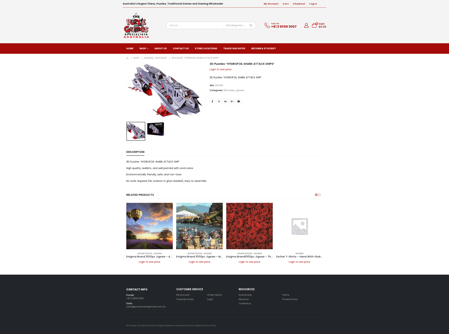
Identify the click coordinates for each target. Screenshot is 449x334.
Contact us (245, 303)
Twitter (219, 101)
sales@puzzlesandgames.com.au (146, 306)
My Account (271, 3)
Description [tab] (135, 152)
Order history (214, 295)
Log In (313, 3)
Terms (285, 295)
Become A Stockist (263, 48)
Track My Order (185, 299)
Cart (286, 3)
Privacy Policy (290, 299)
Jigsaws (239, 90)
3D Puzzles (228, 90)
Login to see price (221, 69)
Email (238, 101)
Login (210, 299)
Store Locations (206, 48)
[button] (127, 91)
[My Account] (306, 25)
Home (129, 48)
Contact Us (181, 48)
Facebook (212, 101)
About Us (161, 48)
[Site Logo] (136, 25)
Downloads (245, 295)
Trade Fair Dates (234, 48)
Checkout (299, 3)
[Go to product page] (149, 226)
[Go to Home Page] (127, 58)
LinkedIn (225, 101)
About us (244, 299)
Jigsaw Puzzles (145, 253)
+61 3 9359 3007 (135, 298)
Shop (142, 48)
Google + (232, 101)
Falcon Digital (195, 325)
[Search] (251, 25)
